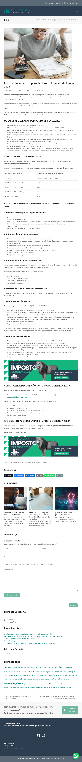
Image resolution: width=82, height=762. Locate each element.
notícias (60, 679)
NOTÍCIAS (10, 620)
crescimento (68, 667)
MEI (20, 678)
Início (38, 20)
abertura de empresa (10, 667)
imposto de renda (17, 462)
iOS (54, 395)
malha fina (11, 679)
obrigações (66, 679)
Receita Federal (14, 687)
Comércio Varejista (44, 667)
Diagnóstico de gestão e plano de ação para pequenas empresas (24, 641)
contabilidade (57, 667)
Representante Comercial (44, 687)
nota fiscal (53, 679)
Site (5, 556)
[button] (77, 11)
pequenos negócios (42, 684)
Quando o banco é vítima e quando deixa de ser (65, 514)
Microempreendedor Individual (35, 679)
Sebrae (55, 687)
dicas (6, 462)
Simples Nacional (64, 687)
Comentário (8, 570)
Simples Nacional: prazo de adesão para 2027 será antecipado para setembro (14, 515)
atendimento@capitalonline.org (14, 748)
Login (76, 3)
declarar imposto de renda (18, 672)
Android (48, 395)
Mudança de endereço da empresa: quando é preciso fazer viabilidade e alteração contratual (39, 516)
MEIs (24, 679)
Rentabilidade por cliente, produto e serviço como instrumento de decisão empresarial (31, 643)
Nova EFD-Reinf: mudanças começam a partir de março (17, 697)
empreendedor (49, 672)
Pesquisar (73, 605)
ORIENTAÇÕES (28, 90)
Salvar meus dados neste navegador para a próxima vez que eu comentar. (29, 565)
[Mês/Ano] (9, 654)
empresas (58, 672)
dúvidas (42, 672)
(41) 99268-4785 (53, 3)
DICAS (21, 90)
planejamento (56, 684)
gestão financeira (27, 675)
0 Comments (41, 90)
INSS (5, 679)
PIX (50, 684)
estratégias (71, 672)
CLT (37, 667)
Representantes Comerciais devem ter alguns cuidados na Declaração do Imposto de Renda (54, 697)
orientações (46, 462)
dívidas (37, 672)
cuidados (7, 672)
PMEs (6, 687)
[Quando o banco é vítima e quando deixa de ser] (66, 498)
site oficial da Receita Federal (19, 397)
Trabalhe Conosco (66, 3)
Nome (6, 548)
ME (16, 679)
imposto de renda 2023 (32, 462)
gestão (7, 675)
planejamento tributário (67, 684)
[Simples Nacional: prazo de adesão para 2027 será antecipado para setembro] (15, 498)
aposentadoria (31, 667)
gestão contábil (15, 675)
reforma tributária (27, 687)
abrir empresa (22, 667)
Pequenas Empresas (28, 684)
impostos (65, 675)
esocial (65, 672)
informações (73, 675)
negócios (47, 679)
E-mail (44, 548)
